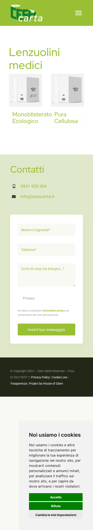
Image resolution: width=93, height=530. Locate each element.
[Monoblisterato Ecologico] (25, 90)
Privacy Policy (40, 377)
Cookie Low (59, 377)
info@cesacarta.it (38, 196)
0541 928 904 (33, 186)
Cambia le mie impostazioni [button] (55, 515)
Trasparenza (18, 383)
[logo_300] (26, 6)
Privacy (29, 298)
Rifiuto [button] (56, 506)
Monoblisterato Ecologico (32, 118)
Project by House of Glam (46, 383)
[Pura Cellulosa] (67, 90)
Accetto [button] (56, 497)
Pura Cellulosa (66, 118)
